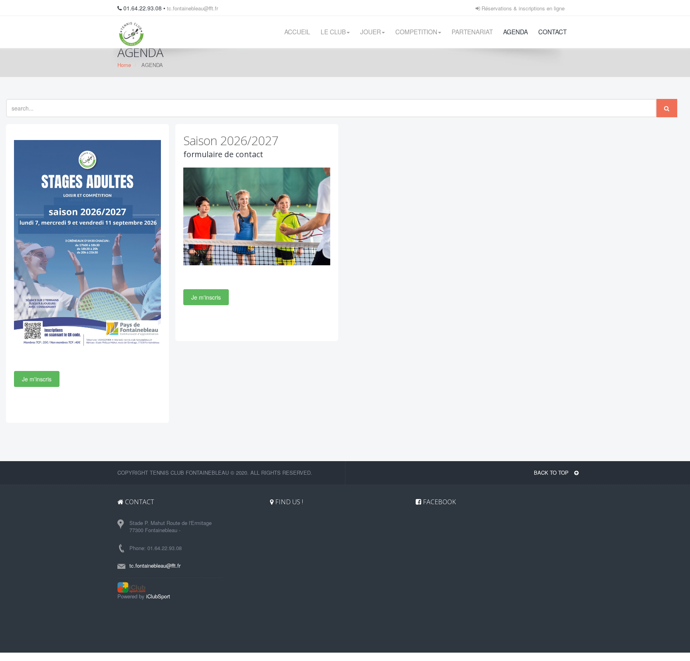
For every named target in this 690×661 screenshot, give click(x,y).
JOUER (370, 31)
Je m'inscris (37, 379)
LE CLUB (333, 31)
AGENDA (515, 31)
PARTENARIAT (472, 31)
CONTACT (552, 31)
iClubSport (158, 596)
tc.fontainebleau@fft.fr (192, 8)
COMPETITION (416, 31)
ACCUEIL (297, 31)
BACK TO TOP (552, 472)
